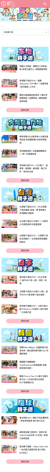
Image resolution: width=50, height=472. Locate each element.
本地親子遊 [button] (8, 32)
